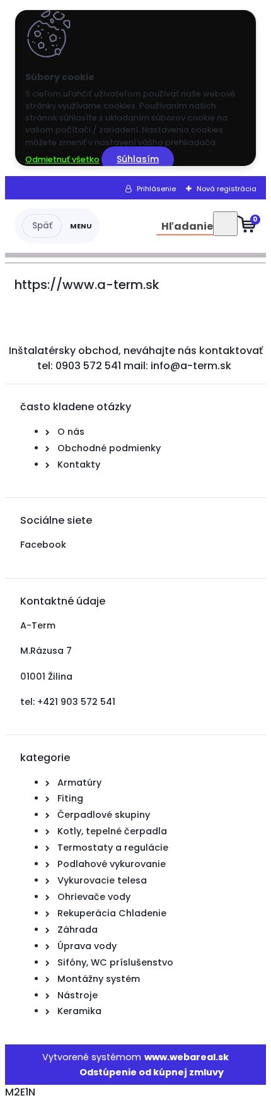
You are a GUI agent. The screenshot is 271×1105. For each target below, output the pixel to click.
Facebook (43, 544)
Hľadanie (187, 226)
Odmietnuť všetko (62, 159)
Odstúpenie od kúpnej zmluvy (151, 1072)
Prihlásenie (156, 189)
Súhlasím (138, 159)
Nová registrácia (227, 189)
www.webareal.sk (186, 1057)
